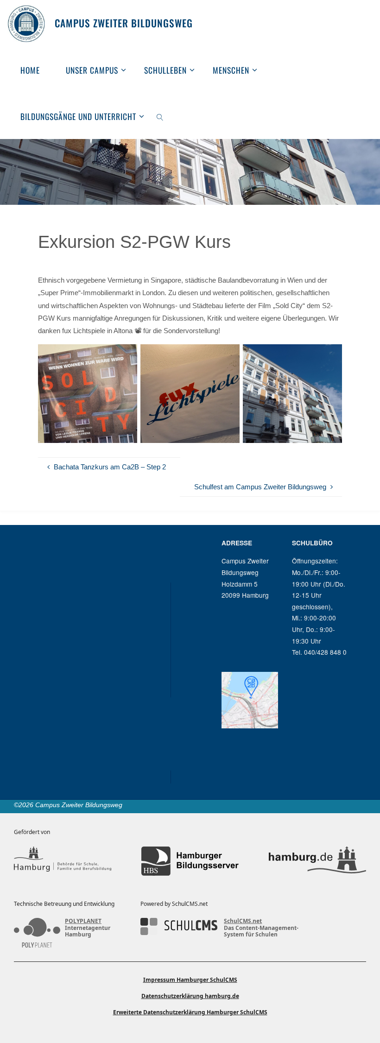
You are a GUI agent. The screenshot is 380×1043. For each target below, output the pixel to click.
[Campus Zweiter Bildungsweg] (26, 23)
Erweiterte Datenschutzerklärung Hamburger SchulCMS (190, 1012)
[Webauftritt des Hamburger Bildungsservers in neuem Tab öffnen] (190, 861)
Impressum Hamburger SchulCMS (190, 980)
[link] (160, 116)
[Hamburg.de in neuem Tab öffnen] (317, 861)
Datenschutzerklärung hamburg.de (190, 996)
